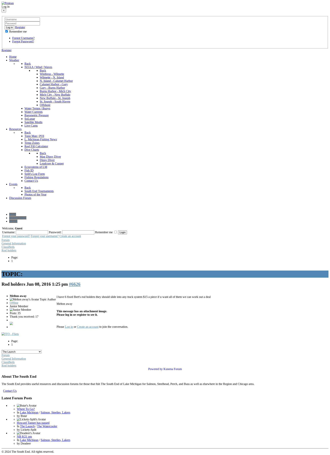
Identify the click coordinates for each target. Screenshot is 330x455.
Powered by (155, 369)
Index (12, 214)
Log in (9, 27)
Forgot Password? (23, 41)
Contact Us (10, 390)
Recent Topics (17, 217)
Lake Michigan (29, 412)
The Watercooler (47, 426)
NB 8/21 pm (24, 436)
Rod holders (9, 250)
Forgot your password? (16, 236)
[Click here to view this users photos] (11, 323)
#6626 (74, 284)
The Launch (27, 426)
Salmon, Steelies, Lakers (55, 412)
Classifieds (8, 247)
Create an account (70, 236)
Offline (14, 302)
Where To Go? (26, 409)
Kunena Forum (172, 369)
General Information (14, 243)
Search (13, 221)
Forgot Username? (23, 38)
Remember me (17, 31)
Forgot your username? (45, 236)
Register (20, 27)
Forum (6, 240)
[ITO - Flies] (10, 334)
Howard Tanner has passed (33, 422)
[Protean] (8, 3)
